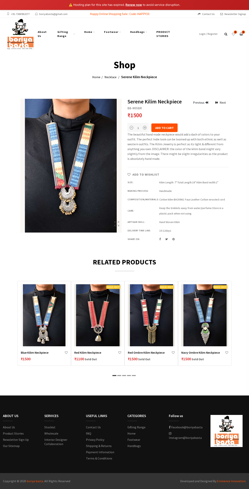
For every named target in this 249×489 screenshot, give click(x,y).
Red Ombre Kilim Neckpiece (146, 352)
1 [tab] (114, 375)
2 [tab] (119, 375)
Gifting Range (62, 34)
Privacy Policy (95, 440)
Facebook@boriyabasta (187, 427)
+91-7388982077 (20, 14)
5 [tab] (134, 375)
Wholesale (51, 433)
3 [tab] (124, 375)
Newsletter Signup (235, 14)
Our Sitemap (11, 446)
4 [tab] (129, 375)
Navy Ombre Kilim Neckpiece (200, 352)
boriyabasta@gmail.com (53, 14)
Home (88, 32)
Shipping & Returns (99, 446)
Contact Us (208, 14)
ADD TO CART (164, 128)
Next (222, 102)
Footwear (111, 32)
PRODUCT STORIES (163, 34)
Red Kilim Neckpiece (87, 352)
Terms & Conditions (99, 458)
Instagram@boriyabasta (185, 438)
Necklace (110, 77)
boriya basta (35, 481)
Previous (198, 102)
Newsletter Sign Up (16, 440)
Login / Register (208, 34)
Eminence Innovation (231, 481)
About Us (42, 34)
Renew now (133, 5)
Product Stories (13, 433)
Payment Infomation (100, 452)
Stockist (49, 427)
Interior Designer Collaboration (55, 442)
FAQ (88, 433)
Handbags (137, 32)
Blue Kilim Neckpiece (34, 352)
